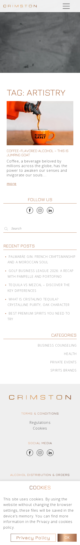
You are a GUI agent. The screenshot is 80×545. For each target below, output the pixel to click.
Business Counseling (57, 345)
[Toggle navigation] (66, 6)
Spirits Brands (63, 370)
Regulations (39, 422)
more (11, 183)
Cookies (40, 428)
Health (70, 354)
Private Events (63, 362)
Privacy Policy (33, 537)
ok (67, 537)
